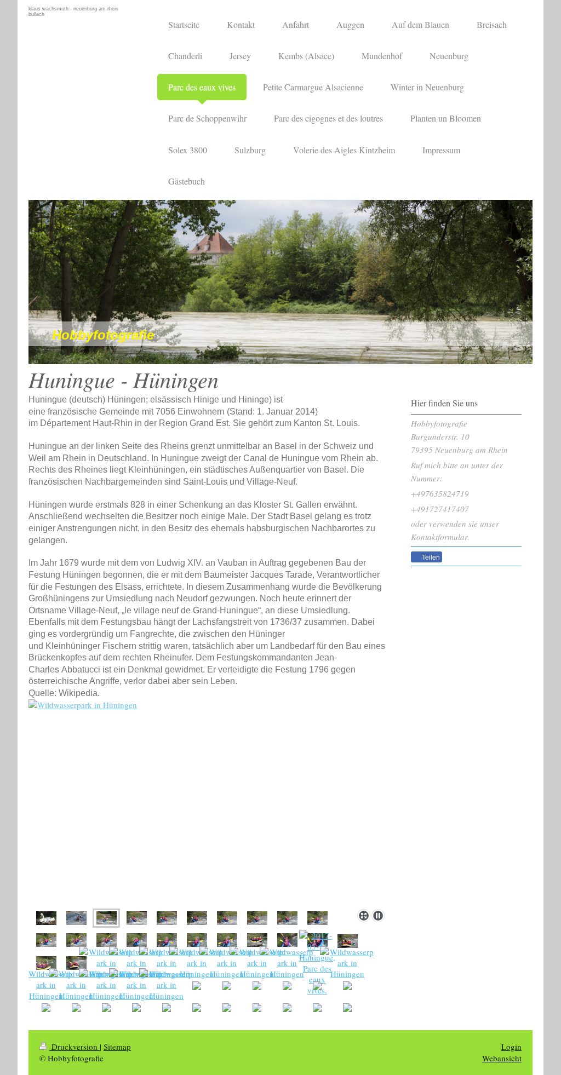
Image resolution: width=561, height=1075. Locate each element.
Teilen (430, 557)
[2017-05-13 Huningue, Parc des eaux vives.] (208, 802)
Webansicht (502, 1058)
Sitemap (117, 1046)
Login (511, 1046)
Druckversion (74, 1046)
